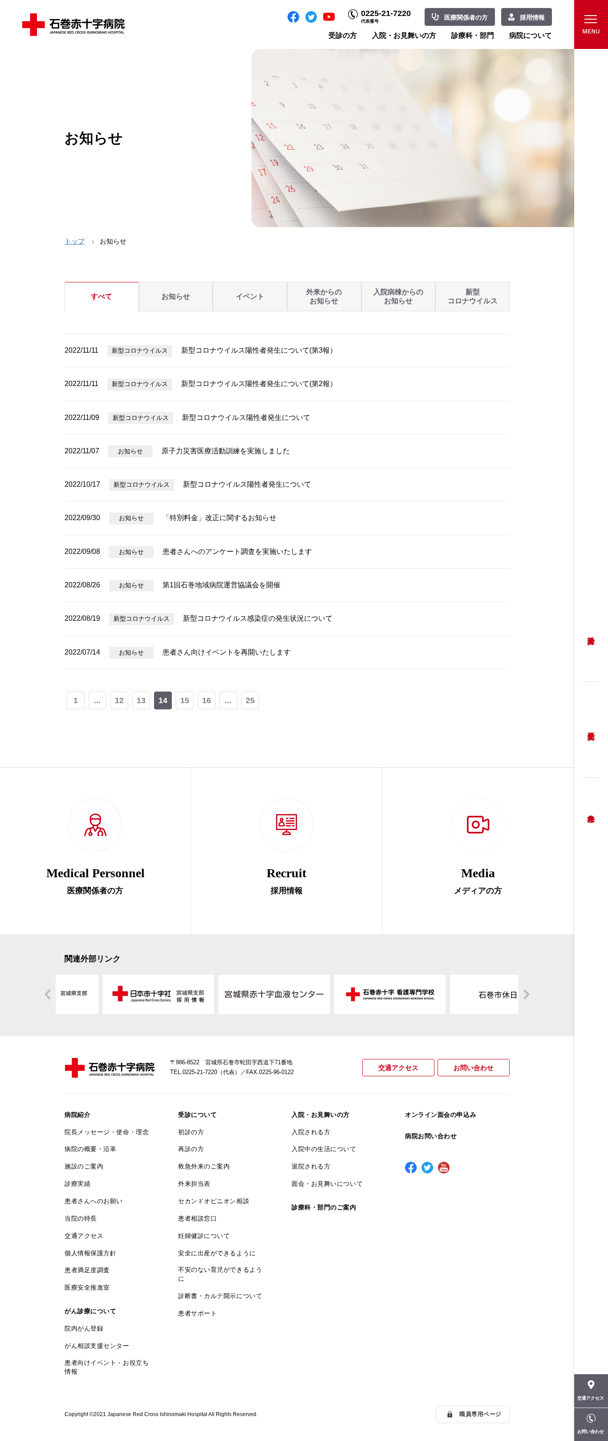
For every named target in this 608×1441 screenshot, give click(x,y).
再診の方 (191, 1148)
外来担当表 (194, 1183)
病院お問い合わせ (431, 1136)
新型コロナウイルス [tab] (473, 296)
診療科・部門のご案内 (324, 1207)
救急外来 (591, 807)
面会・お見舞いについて (327, 1183)
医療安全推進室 (87, 1287)
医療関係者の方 (466, 17)
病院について (530, 35)
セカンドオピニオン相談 (213, 1201)
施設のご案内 (84, 1166)
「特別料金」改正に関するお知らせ (219, 517)
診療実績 (77, 1183)
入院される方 (311, 1132)
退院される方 (311, 1166)
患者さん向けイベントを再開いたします (226, 652)
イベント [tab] (250, 296)
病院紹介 (77, 1114)
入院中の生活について (324, 1148)
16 (206, 700)
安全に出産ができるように (217, 1253)
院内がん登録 (84, 1328)
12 (119, 700)
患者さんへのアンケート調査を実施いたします (237, 551)
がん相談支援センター (97, 1345)
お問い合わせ (474, 1067)
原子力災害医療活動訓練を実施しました (226, 451)
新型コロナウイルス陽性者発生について (246, 417)
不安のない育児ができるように (220, 1274)
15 (184, 700)
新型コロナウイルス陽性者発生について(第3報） (259, 350)
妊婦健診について (204, 1235)
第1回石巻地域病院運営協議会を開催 (221, 585)
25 (250, 700)
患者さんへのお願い (94, 1201)
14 (162, 700)
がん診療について (90, 1311)
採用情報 (532, 17)
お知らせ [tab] (176, 296)
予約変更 (591, 729)
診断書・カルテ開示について (220, 1295)
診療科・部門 (472, 35)
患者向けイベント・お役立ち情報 (107, 1367)
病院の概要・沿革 (90, 1148)
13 (141, 700)
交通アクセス (398, 1067)
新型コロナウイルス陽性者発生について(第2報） (259, 383)
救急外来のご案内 (204, 1166)
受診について (197, 1114)
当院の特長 (81, 1218)
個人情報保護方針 (90, 1253)
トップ (75, 241)
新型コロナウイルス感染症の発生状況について (257, 618)
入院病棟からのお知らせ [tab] (398, 296)
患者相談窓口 (197, 1218)
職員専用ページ (480, 1414)
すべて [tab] (101, 296)
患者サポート (197, 1313)
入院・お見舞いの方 (404, 35)
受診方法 (591, 634)
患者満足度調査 (87, 1270)
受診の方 (342, 35)
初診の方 (191, 1132)
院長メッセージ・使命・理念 (107, 1132)
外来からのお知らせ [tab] (324, 296)
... (97, 700)
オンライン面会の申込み (440, 1114)
